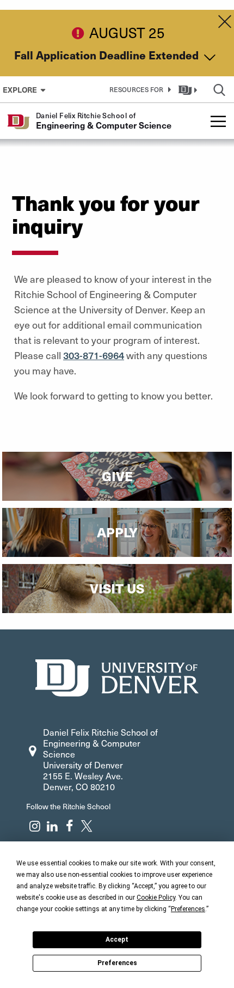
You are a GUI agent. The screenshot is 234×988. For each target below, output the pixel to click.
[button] (138, 89)
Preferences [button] (188, 909)
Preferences (117, 963)
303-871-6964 (93, 355)
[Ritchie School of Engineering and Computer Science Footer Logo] (117, 676)
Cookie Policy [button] (156, 897)
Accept (117, 939)
